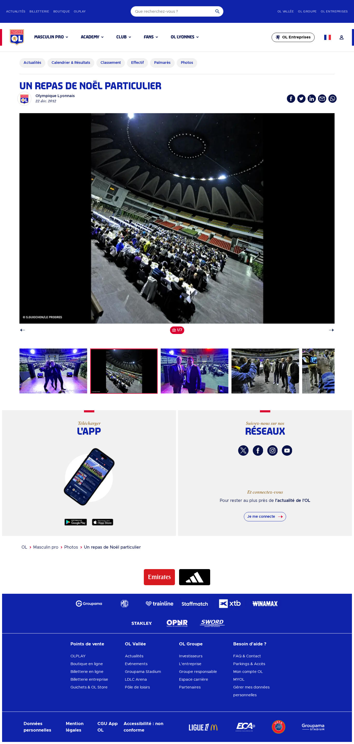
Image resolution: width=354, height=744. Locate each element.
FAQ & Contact (247, 656)
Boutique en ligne (86, 664)
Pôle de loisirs (137, 687)
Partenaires (190, 687)
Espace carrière (193, 679)
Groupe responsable (198, 672)
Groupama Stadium (143, 672)
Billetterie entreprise (89, 679)
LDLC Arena (136, 679)
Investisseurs (190, 656)
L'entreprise (190, 664)
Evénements (136, 664)
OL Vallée (135, 644)
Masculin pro (45, 547)
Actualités (134, 656)
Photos (71, 547)
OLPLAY (78, 656)
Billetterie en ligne (86, 672)
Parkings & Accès (249, 664)
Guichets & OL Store (89, 687)
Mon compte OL (248, 672)
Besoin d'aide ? (249, 644)
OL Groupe (191, 644)
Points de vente (87, 644)
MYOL (238, 679)
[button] (51, 37)
